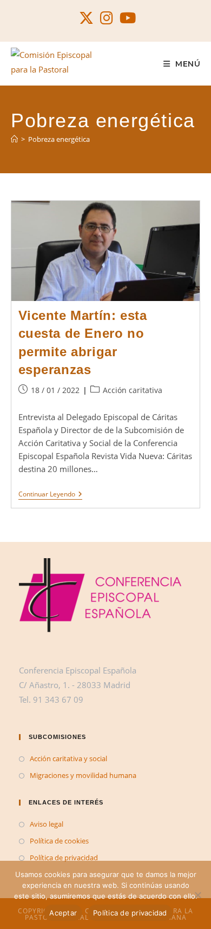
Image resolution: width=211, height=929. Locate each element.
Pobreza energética (59, 139)
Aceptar (63, 912)
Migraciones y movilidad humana (83, 775)
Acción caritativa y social (68, 758)
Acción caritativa (132, 390)
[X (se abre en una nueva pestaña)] (86, 18)
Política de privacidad (64, 857)
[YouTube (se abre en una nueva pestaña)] (126, 18)
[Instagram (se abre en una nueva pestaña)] (106, 18)
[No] (197, 894)
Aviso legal (46, 824)
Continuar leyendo (50, 495)
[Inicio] (14, 139)
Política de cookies (59, 841)
